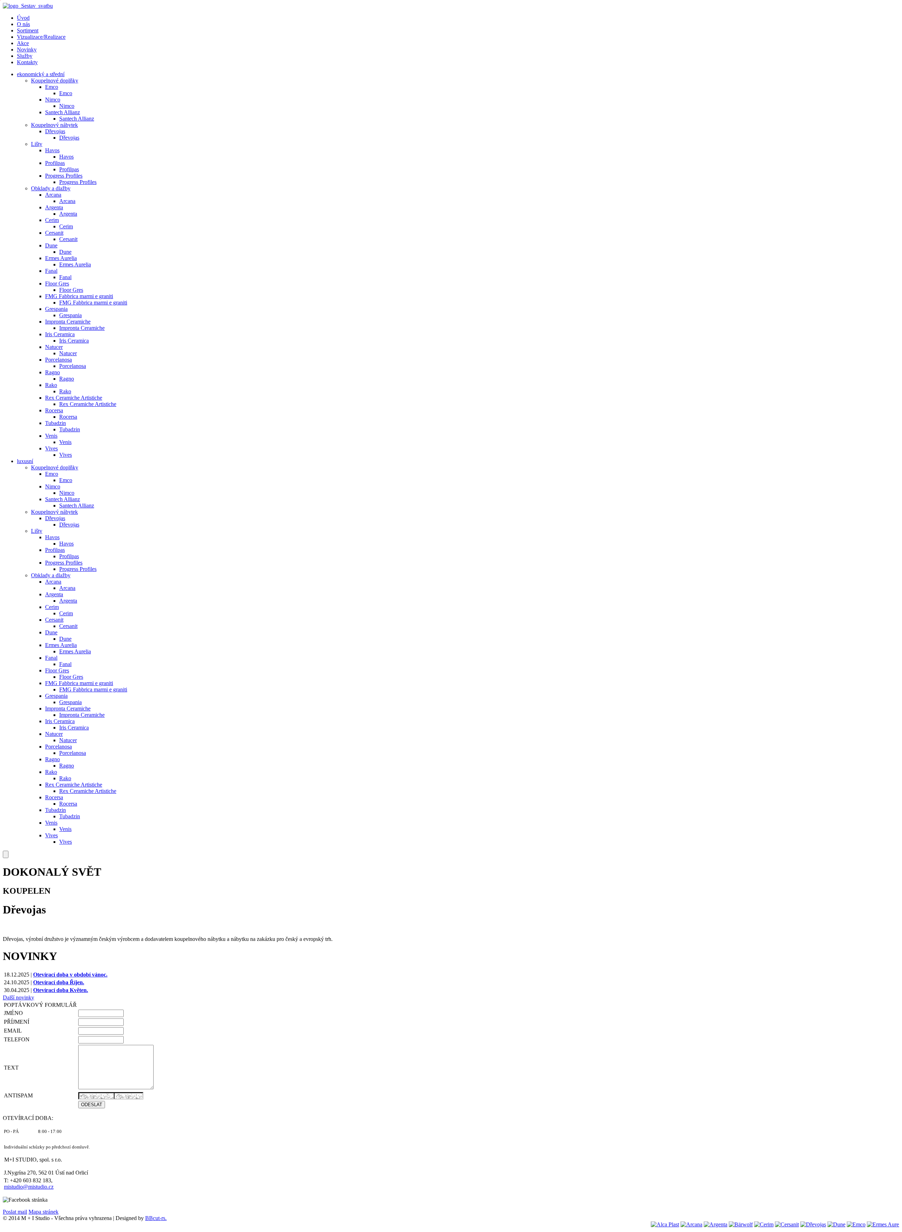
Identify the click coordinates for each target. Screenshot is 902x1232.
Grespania (56, 309)
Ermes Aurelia (61, 258)
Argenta (54, 207)
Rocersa (54, 410)
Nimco (52, 100)
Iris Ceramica (60, 334)
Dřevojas (55, 131)
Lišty (36, 144)
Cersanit (54, 233)
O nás (23, 24)
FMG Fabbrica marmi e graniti (79, 296)
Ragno (52, 372)
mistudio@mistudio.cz (29, 1187)
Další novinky (18, 997)
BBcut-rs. (156, 1218)
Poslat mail (15, 1212)
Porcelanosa (58, 360)
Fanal (51, 271)
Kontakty (27, 62)
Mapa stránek (43, 1212)
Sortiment (27, 30)
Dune (51, 245)
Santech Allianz (62, 112)
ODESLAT (91, 1104)
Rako (51, 385)
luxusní (25, 461)
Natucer (54, 347)
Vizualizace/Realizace (41, 37)
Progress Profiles (63, 176)
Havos (52, 150)
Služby (24, 56)
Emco (51, 87)
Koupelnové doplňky (54, 81)
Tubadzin (55, 423)
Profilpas (55, 163)
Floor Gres (57, 284)
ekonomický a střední (40, 74)
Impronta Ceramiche (68, 322)
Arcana (53, 195)
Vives (51, 448)
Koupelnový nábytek (54, 125)
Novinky (27, 50)
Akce (23, 43)
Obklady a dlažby (50, 188)
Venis (51, 436)
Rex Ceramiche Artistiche (73, 398)
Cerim (52, 220)
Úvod (23, 18)
